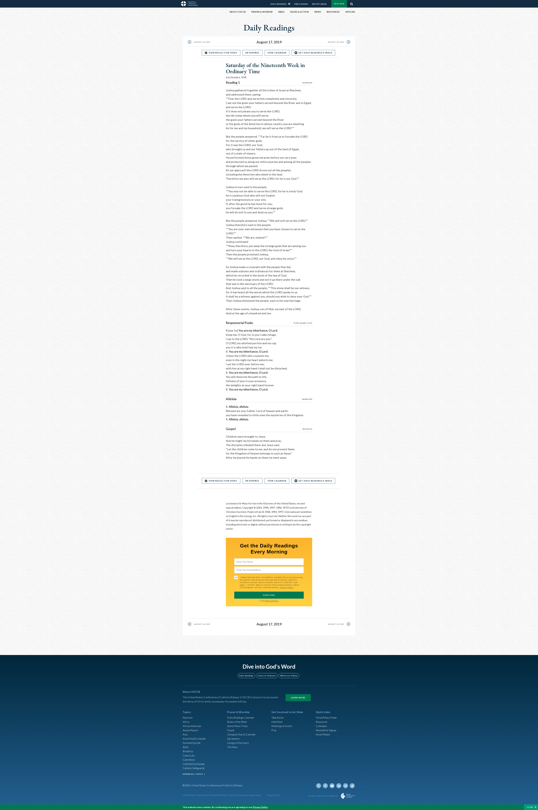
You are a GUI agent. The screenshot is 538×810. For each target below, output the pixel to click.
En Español (252, 52)
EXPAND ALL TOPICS (193, 774)
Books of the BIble (237, 721)
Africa (186, 721)
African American (192, 726)
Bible (186, 747)
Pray (273, 730)
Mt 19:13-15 (307, 429)
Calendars (321, 726)
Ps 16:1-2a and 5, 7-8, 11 (303, 323)
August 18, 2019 (336, 42)
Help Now (339, 4)
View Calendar (277, 52)
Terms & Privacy (271, 600)
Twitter (318, 785)
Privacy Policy (273, 795)
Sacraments (233, 738)
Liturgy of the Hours (238, 742)
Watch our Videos (289, 675)
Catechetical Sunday (194, 763)
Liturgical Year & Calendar (241, 734)
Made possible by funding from (323, 795)
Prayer (231, 730)
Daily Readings (279, 4)
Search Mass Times (237, 726)
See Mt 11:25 (307, 399)
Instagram (345, 785)
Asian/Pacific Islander (194, 738)
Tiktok (352, 785)
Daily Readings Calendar (290, 4)
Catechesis (189, 759)
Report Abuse (319, 4)
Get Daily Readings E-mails (315, 52)
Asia (185, 734)
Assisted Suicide (191, 742)
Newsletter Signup (326, 730)
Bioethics (188, 751)
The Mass (232, 747)
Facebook (325, 785)
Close (530, 807)
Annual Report (190, 730)
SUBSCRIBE (269, 595)
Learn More (298, 697)
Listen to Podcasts (267, 675)
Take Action (277, 717)
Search (351, 3)
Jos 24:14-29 (307, 83)
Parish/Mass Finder (326, 717)
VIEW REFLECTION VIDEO (223, 52)
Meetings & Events (281, 726)
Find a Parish (301, 4)
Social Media (323, 734)
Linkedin (338, 785)
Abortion (188, 717)
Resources (321, 721)
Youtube (332, 785)
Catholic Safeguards (194, 768)
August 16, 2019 (202, 42)
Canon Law (188, 755)
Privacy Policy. (287, 587)
